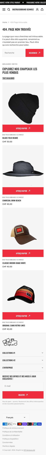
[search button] (8, 9)
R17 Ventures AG (29, 450)
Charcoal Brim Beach (11, 200)
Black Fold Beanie (10, 138)
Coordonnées (7, 442)
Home (4, 22)
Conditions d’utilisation (11, 435)
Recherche (33, 52)
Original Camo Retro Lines (13, 325)
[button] (42, 9)
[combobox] (13, 53)
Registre (21, 395)
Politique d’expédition (10, 439)
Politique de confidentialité (12, 432)
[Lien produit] (23, 113)
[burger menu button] (3, 9)
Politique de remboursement (13, 428)
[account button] (37, 9)
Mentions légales (8, 446)
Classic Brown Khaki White (14, 263)
